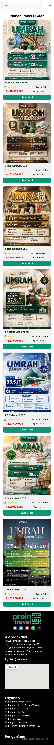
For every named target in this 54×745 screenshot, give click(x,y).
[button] (32, 739)
